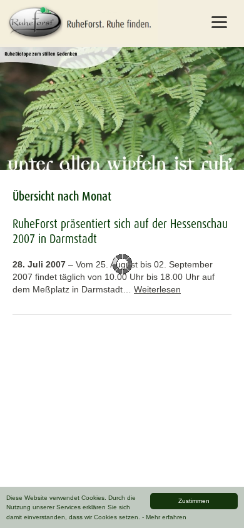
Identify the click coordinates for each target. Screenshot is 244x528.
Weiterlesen (157, 289)
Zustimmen (194, 500)
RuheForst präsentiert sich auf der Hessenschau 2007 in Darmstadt (120, 231)
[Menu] (219, 21)
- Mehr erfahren (164, 517)
